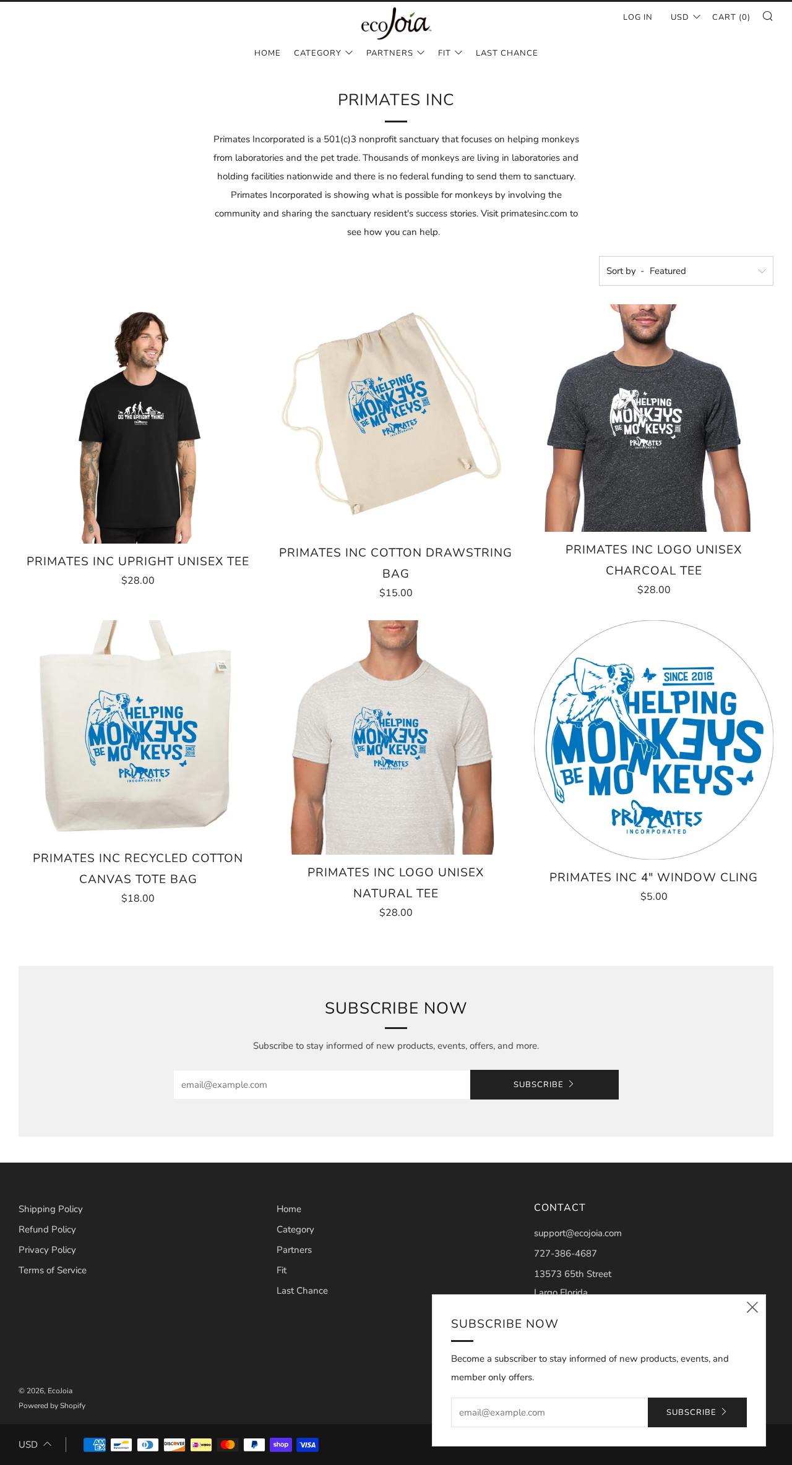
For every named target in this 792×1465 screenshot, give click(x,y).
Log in (638, 17)
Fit (444, 53)
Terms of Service (53, 1270)
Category (318, 53)
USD (680, 17)
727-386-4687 (565, 1253)
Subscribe (539, 1084)
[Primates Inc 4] (653, 740)
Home (267, 53)
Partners (389, 53)
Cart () (731, 17)
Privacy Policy (47, 1250)
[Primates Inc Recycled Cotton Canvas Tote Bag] (138, 730)
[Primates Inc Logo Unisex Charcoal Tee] (653, 418)
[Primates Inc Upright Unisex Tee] (138, 424)
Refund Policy (47, 1229)
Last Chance (507, 53)
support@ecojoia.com (578, 1233)
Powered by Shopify (52, 1406)
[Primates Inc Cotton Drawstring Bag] (396, 419)
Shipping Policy (51, 1209)
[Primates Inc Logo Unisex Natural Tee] (396, 737)
